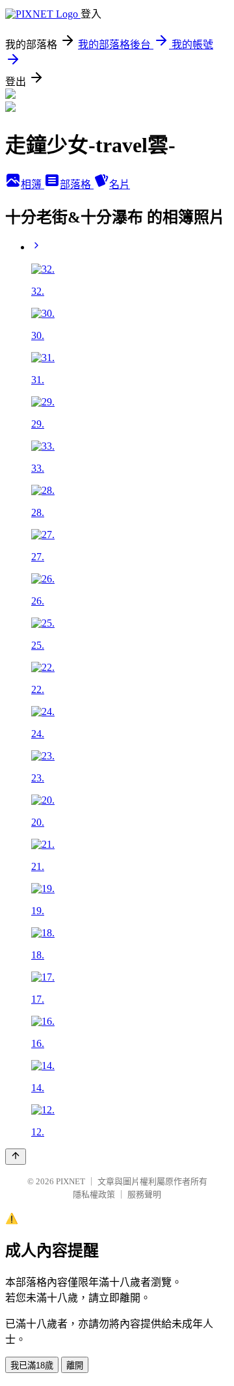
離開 (74, 1365)
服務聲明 (144, 1194)
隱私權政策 (94, 1194)
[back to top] (15, 1156)
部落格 (77, 184)
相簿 (32, 184)
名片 (119, 184)
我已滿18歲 (31, 1365)
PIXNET (70, 1181)
